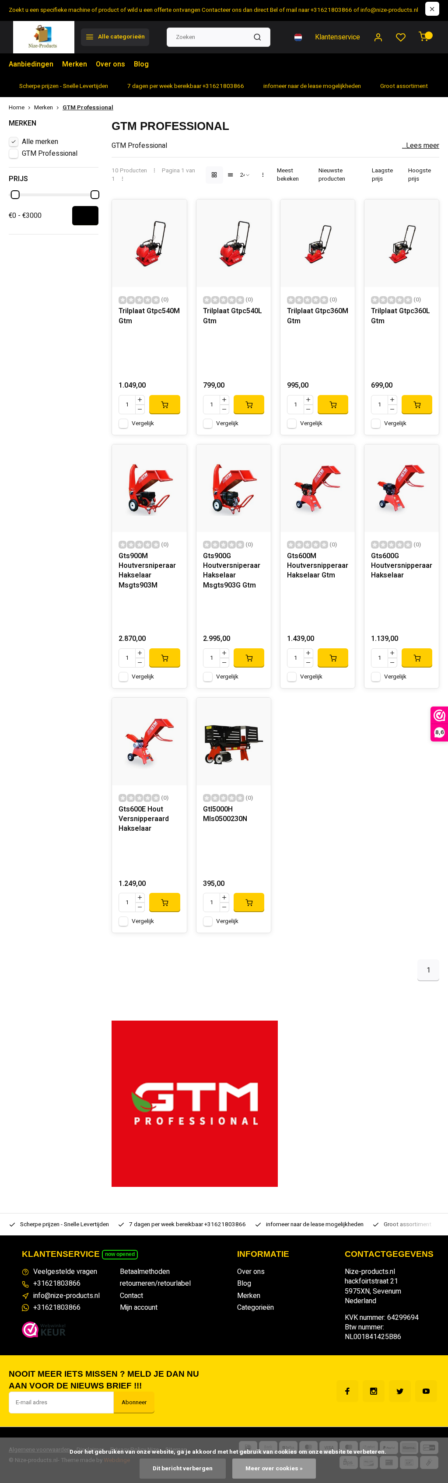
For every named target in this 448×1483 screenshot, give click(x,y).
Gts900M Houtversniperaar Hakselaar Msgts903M (147, 571)
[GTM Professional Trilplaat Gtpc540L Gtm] (233, 243)
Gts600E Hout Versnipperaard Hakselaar (144, 819)
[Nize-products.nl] (43, 37)
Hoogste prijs (419, 175)
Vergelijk (143, 423)
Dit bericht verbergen (183, 1468)
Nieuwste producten (331, 175)
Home (16, 108)
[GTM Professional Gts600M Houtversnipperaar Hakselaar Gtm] (317, 488)
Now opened (120, 1254)
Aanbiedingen (31, 64)
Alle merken (40, 142)
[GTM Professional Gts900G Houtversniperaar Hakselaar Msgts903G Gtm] (233, 488)
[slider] (15, 194)
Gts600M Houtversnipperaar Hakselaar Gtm (317, 566)
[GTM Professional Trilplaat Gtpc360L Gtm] (401, 243)
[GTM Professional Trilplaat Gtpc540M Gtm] (149, 243)
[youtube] (426, 1391)
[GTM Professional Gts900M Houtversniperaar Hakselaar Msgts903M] (149, 488)
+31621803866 (56, 1283)
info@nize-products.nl (66, 1296)
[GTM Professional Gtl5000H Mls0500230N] (233, 741)
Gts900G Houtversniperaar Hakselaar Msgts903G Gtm (231, 571)
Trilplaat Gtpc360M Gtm (317, 316)
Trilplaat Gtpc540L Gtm (232, 316)
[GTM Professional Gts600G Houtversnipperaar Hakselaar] (401, 488)
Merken (74, 64)
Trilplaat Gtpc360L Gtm (400, 316)
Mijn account (139, 1307)
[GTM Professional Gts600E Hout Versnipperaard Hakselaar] (149, 741)
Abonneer (134, 1402)
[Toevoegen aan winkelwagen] (164, 404)
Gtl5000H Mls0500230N (225, 814)
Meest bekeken (288, 175)
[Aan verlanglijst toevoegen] (173, 212)
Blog (141, 64)
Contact (131, 1296)
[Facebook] (347, 1391)
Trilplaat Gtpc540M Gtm (149, 316)
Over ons (110, 64)
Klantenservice (337, 37)
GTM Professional (88, 108)
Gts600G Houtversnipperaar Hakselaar (401, 566)
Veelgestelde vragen (65, 1272)
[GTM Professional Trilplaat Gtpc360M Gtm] (317, 243)
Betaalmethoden (145, 1272)
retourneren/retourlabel (155, 1283)
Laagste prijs (382, 175)
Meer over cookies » (274, 1468)
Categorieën (255, 1307)
